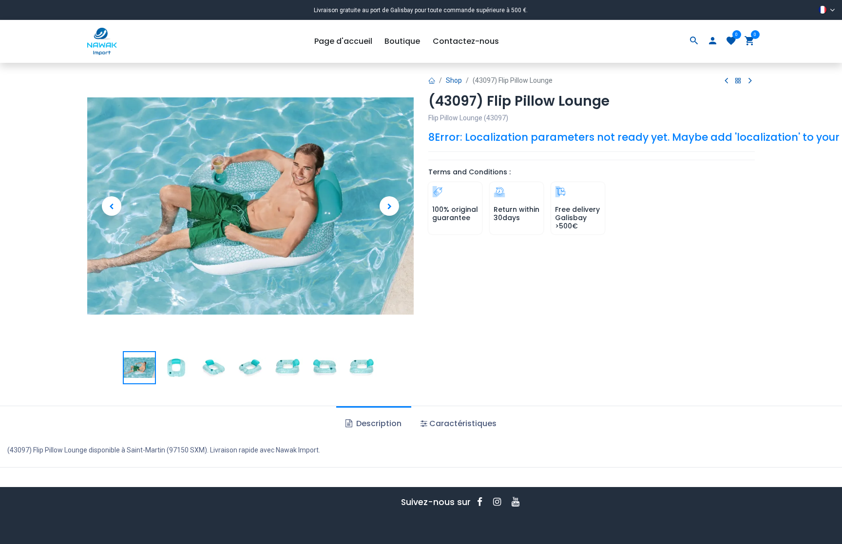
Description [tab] (378, 423)
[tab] (458, 423)
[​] (483, 501)
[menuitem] (343, 41)
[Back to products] (738, 81)
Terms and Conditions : (469, 172)
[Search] (694, 41)
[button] (111, 206)
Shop (454, 80)
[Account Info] (712, 41)
